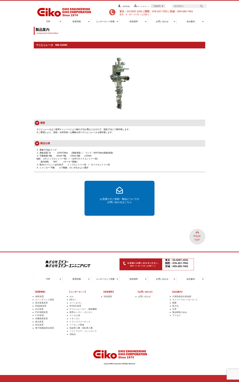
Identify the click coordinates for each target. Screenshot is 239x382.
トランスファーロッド (79, 321)
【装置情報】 (40, 292)
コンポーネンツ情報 (105, 21)
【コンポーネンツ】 (77, 292)
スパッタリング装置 (44, 299)
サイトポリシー (143, 6)
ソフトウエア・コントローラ (83, 331)
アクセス (176, 315)
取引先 (175, 306)
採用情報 (126, 6)
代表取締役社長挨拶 (181, 296)
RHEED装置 (75, 306)
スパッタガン (75, 303)
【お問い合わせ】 (145, 292)
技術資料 (133, 21)
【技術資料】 (108, 292)
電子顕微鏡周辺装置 (44, 328)
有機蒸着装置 (41, 318)
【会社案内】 (177, 292)
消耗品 (72, 334)
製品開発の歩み (179, 312)
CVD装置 (39, 315)
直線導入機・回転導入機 (81, 328)
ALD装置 (39, 309)
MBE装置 (39, 296)
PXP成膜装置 (41, 312)
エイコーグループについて (185, 299)
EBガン (72, 299)
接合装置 (39, 321)
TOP (48, 21)
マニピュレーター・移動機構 (83, 309)
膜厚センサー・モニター (81, 312)
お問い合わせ (162, 21)
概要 (174, 303)
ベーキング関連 (76, 325)
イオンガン (74, 318)
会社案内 (191, 21)
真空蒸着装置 (41, 303)
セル (71, 296)
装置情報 (76, 21)
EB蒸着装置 (40, 306)
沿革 (174, 309)
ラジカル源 (74, 315)
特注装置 (39, 325)
